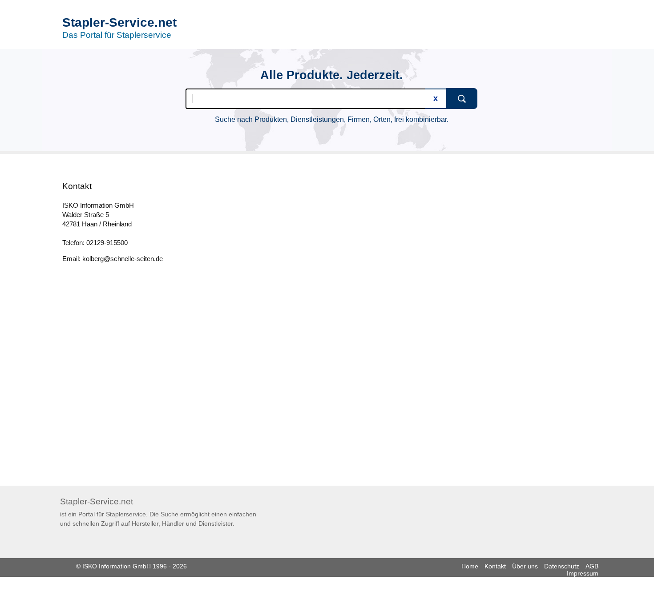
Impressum (582, 573)
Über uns (525, 566)
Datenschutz (561, 566)
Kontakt (495, 566)
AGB (591, 566)
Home (469, 566)
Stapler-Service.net (119, 22)
